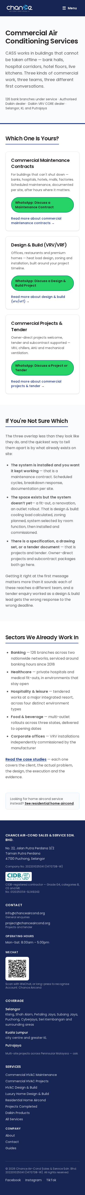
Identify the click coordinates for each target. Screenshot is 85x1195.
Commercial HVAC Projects (27, 1081)
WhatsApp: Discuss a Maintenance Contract (34, 204)
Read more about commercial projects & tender (36, 383)
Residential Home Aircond (25, 1100)
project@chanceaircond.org (27, 923)
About (10, 1135)
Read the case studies (25, 759)
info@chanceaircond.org (25, 913)
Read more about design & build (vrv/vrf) (38, 299)
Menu (69, 8)
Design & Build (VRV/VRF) (39, 245)
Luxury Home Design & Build (27, 1094)
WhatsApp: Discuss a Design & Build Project (40, 283)
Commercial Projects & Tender (37, 326)
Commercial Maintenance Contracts (40, 163)
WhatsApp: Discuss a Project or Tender (41, 367)
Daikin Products (17, 1113)
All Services (14, 1119)
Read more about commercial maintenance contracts (36, 220)
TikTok (51, 1180)
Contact (12, 1142)
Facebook (13, 1180)
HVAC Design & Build (21, 1087)
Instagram (33, 1180)
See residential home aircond (49, 803)
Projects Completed (21, 1106)
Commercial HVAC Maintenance (31, 1075)
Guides (10, 1148)
